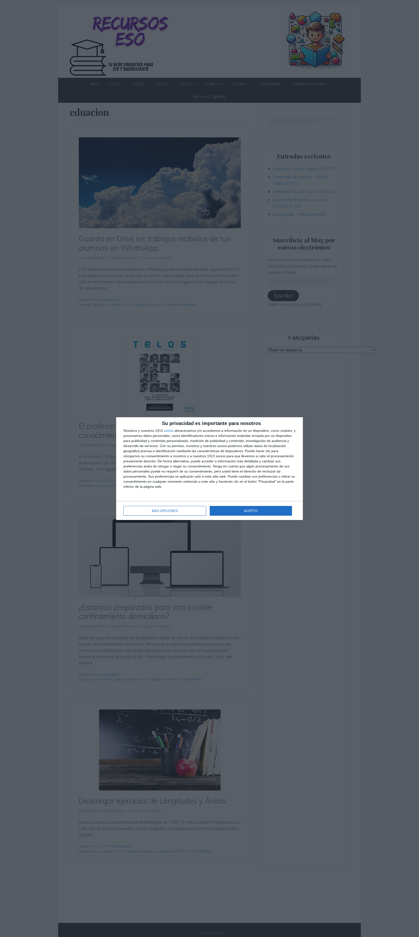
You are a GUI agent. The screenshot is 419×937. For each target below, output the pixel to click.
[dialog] (209, 468)
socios (169, 430)
